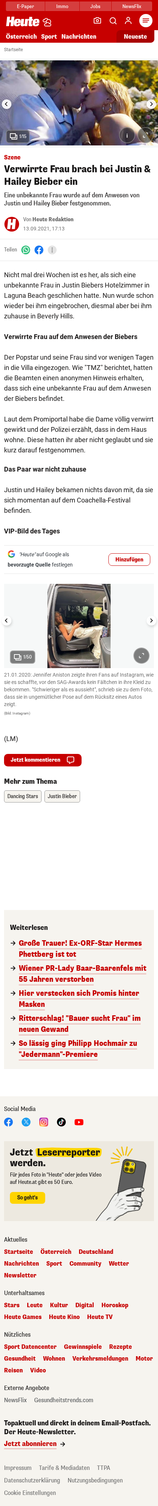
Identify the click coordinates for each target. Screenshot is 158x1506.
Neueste (135, 36)
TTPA (103, 1468)
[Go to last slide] (6, 104)
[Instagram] (43, 1122)
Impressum (18, 1468)
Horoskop (114, 1305)
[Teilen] (52, 250)
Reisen (13, 1370)
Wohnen (54, 1358)
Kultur (59, 1305)
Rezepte (120, 1347)
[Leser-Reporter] (97, 20)
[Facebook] (39, 249)
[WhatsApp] (25, 249)
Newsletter (20, 1275)
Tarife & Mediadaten (64, 1468)
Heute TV (100, 1317)
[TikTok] (61, 1122)
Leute (35, 1305)
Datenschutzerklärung (32, 1480)
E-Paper (25, 6)
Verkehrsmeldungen (100, 1358)
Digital (84, 1305)
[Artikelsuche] (112, 20)
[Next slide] (151, 104)
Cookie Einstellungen (30, 1493)
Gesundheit (20, 1358)
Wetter (119, 1263)
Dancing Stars (22, 796)
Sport (49, 36)
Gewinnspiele (83, 1347)
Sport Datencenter (30, 1347)
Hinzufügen (129, 559)
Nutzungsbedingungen (95, 1480)
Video (38, 1370)
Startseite (13, 49)
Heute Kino (64, 1317)
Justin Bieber (62, 796)
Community (85, 1263)
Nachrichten (21, 1263)
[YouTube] (79, 1122)
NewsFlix (131, 6)
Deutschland (96, 1252)
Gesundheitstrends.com (63, 1400)
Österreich (21, 36)
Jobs (95, 6)
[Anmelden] (128, 20)
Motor (144, 1358)
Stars (11, 1305)
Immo (62, 6)
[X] (26, 1122)
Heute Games (23, 1317)
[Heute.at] (23, 21)
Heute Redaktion (52, 219)
